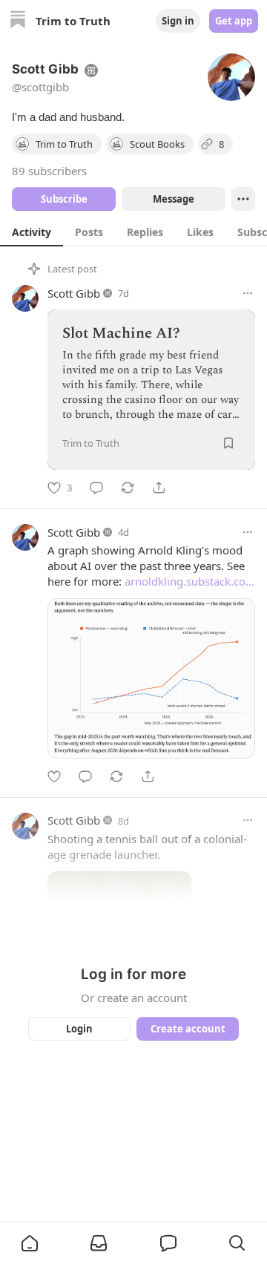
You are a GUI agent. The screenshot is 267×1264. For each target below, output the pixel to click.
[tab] (31, 231)
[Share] (158, 488)
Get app (233, 20)
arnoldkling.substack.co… (189, 581)
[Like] (54, 776)
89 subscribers (49, 170)
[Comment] (96, 488)
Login (79, 1028)
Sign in (178, 20)
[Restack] (127, 488)
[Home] (18, 21)
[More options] (248, 293)
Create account (188, 1028)
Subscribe (64, 199)
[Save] (228, 443)
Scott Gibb (73, 293)
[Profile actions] (243, 199)
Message (173, 199)
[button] (30, 1243)
